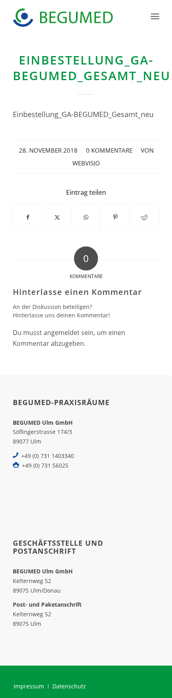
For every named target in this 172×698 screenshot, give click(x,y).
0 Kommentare (109, 150)
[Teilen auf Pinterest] (115, 217)
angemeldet (62, 332)
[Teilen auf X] (57, 217)
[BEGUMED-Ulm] (71, 16)
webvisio (86, 163)
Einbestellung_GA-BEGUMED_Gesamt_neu (83, 114)
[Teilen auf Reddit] (144, 217)
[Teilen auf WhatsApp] (86, 217)
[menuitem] (155, 16)
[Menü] (155, 16)
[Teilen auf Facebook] (27, 217)
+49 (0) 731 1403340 (47, 456)
